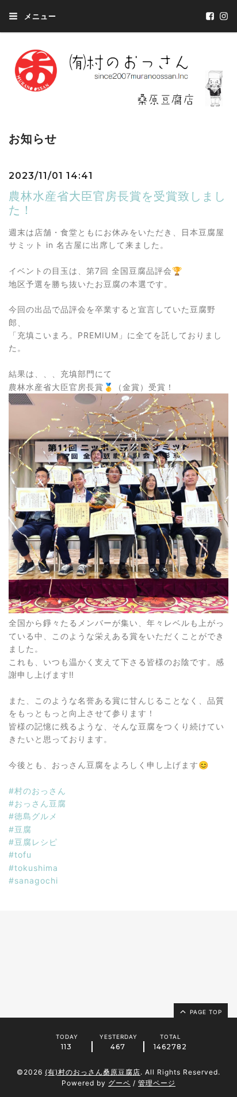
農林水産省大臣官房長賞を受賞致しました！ (117, 203)
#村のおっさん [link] (37, 791)
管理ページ (156, 1083)
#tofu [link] (20, 854)
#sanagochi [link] (33, 880)
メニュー (39, 16)
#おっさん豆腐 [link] (37, 803)
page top (205, 1011)
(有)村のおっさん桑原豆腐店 (92, 1072)
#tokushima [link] (33, 868)
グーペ (119, 1083)
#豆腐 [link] (20, 829)
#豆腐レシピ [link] (33, 842)
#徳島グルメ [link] (33, 816)
